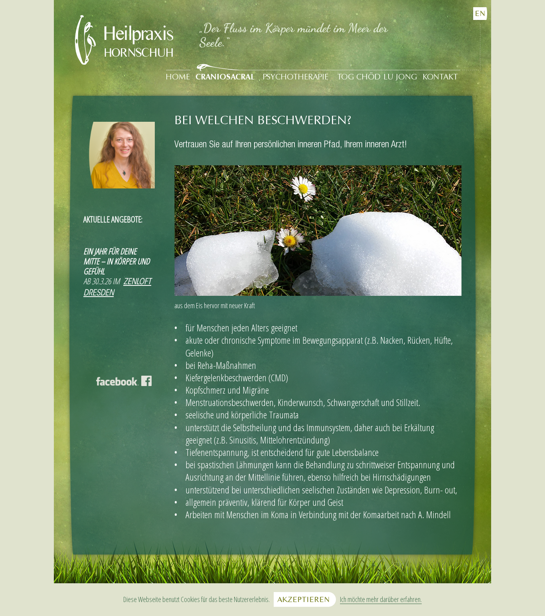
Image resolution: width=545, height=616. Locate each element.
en (480, 13)
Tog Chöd (359, 77)
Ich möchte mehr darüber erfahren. (381, 599)
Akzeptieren (303, 599)
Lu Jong (400, 77)
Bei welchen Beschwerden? (262, 121)
